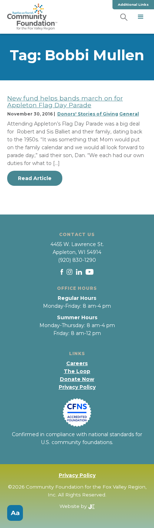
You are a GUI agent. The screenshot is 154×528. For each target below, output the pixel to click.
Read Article (35, 178)
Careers (77, 363)
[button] (141, 17)
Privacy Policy (77, 387)
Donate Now (77, 379)
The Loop (77, 371)
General (129, 114)
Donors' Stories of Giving (87, 114)
